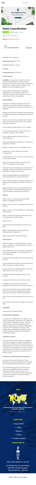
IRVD (11, 477)
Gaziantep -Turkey (17, 32)
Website (29, 47)
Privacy (20, 477)
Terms (25, 477)
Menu (26, 2)
